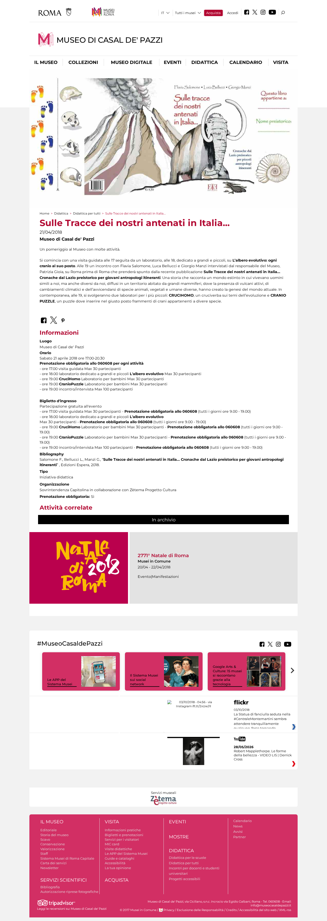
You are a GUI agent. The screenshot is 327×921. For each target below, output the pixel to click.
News (237, 826)
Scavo (45, 839)
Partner (239, 837)
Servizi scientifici (63, 880)
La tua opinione (118, 868)
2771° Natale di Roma (163, 555)
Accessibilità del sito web (258, 910)
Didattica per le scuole (187, 858)
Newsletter (49, 868)
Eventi (172, 62)
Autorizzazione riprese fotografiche (69, 892)
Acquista (213, 13)
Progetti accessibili (184, 879)
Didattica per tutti (86, 213)
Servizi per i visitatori (122, 839)
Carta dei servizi (53, 863)
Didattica (204, 62)
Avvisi (238, 831)
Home (44, 213)
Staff (44, 853)
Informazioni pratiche (123, 830)
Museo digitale (131, 62)
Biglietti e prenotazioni (124, 835)
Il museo (45, 62)
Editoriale (48, 830)
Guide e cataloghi (119, 858)
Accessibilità (115, 863)
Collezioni (83, 62)
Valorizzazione (52, 849)
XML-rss (285, 910)
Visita (280, 62)
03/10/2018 (262, 719)
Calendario (245, 62)
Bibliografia (50, 887)
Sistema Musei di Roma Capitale (67, 858)
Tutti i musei (185, 13)
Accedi (232, 13)
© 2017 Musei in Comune (138, 910)
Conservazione (52, 844)
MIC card (112, 844)
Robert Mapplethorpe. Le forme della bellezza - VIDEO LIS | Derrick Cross (263, 755)
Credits (231, 910)
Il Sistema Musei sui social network (144, 679)
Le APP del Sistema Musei (59, 682)
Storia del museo (54, 835)
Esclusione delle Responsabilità (200, 910)
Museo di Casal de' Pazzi (109, 40)
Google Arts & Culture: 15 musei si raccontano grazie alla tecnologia (227, 675)
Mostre (179, 837)
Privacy (169, 910)
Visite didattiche (118, 849)
